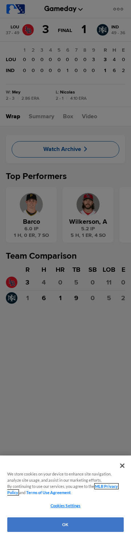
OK (65, 524)
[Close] (122, 466)
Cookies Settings (66, 505)
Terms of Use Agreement (48, 492)
